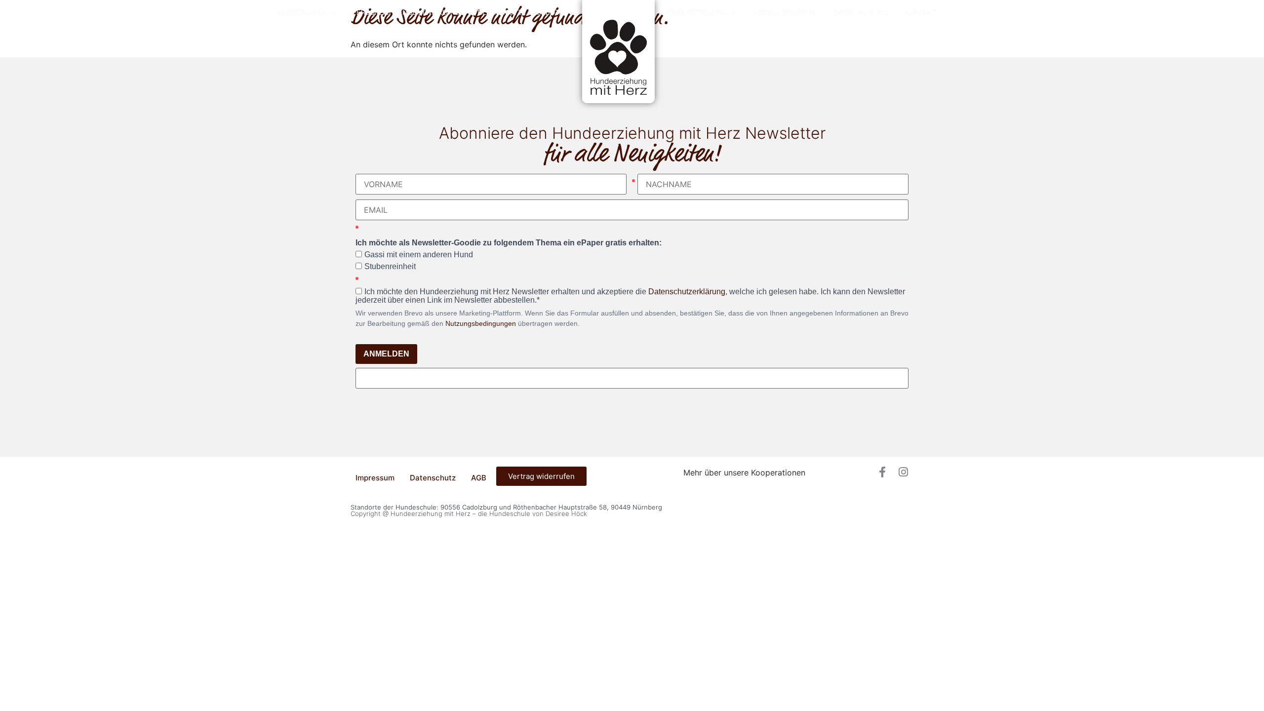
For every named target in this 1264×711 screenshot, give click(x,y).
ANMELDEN (386, 354)
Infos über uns (860, 12)
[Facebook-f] (882, 472)
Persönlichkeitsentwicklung (406, 12)
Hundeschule (302, 12)
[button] (632, 541)
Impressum (375, 477)
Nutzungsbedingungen (480, 323)
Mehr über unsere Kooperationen (744, 472)
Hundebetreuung (696, 12)
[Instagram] (903, 472)
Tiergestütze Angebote (519, 12)
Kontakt (920, 12)
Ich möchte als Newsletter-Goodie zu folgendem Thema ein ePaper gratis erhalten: (509, 243)
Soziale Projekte (784, 12)
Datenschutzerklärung (686, 291)
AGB (478, 477)
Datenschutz (433, 477)
